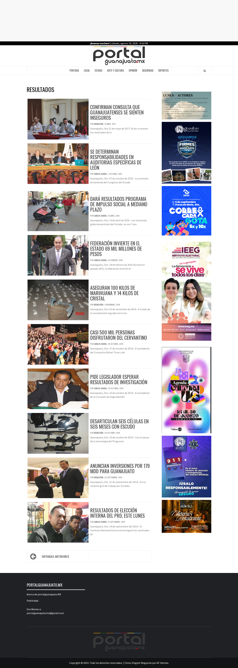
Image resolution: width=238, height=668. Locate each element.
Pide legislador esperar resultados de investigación (118, 379)
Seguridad (147, 70)
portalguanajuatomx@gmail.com (45, 613)
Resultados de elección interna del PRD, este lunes (117, 513)
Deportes (163, 70)
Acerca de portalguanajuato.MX (44, 594)
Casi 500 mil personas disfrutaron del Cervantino (118, 335)
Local (87, 70)
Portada (74, 70)
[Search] (205, 71)
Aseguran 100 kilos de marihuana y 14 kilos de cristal (114, 293)
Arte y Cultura (115, 70)
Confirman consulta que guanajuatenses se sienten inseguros (117, 112)
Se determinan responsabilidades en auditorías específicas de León (115, 159)
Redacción (99, 124)
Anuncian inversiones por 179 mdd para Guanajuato (120, 468)
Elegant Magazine (142, 662)
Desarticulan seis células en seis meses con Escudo (119, 423)
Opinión (133, 70)
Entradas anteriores (55, 556)
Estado (98, 70)
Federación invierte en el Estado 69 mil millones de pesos (116, 248)
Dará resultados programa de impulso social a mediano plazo (118, 204)
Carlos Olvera (100, 173)
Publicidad (32, 600)
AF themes (162, 662)
